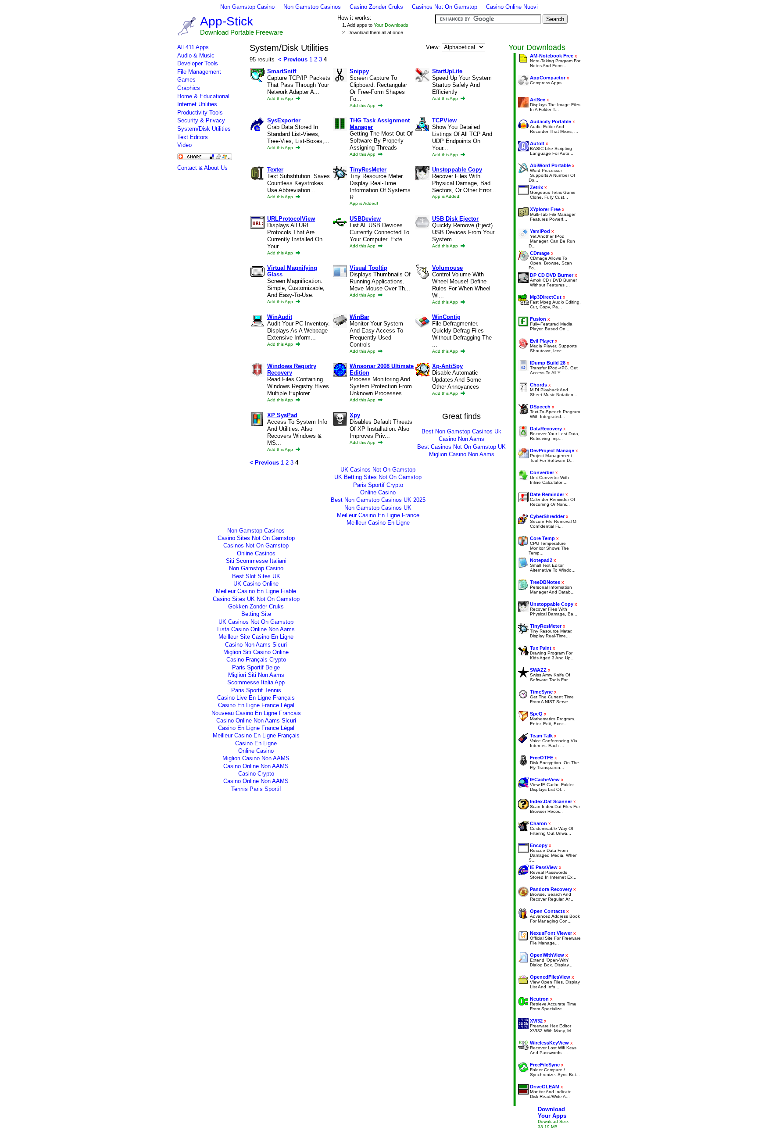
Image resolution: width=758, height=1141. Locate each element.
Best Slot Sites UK (256, 576)
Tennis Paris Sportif (256, 789)
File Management (199, 71)
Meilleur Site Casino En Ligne (255, 636)
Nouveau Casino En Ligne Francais (256, 713)
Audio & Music (196, 55)
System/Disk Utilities (204, 128)
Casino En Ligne (256, 743)
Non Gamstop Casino (247, 7)
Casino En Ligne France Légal (256, 705)
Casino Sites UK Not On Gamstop (256, 599)
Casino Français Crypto (256, 659)
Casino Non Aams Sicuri (256, 644)
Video (184, 145)
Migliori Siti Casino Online (256, 652)
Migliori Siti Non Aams (256, 675)
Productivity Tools (200, 112)
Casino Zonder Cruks (376, 7)
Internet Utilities (197, 104)
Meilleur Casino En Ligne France (378, 515)
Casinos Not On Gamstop (444, 7)
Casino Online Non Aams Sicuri (256, 720)
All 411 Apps (193, 47)
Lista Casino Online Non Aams (256, 629)
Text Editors (192, 137)
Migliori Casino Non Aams (461, 454)
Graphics (188, 88)
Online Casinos (256, 553)
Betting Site (256, 614)
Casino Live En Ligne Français (256, 697)
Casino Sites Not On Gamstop (256, 538)
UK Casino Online (256, 583)
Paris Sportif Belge (256, 667)
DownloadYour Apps (552, 1112)
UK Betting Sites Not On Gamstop (378, 477)
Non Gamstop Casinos (312, 7)
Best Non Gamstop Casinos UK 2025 (378, 500)
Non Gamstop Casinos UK (377, 507)
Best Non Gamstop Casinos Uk (461, 431)
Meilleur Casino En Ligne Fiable (256, 591)
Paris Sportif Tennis (256, 690)
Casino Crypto (256, 773)
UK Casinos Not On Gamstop (377, 469)
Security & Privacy (201, 120)
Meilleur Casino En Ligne (378, 522)
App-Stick (226, 21)
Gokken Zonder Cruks (256, 606)
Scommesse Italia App (256, 682)
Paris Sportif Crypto (378, 485)
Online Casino (378, 492)
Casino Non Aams (461, 439)
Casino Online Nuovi (512, 7)
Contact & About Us (202, 168)
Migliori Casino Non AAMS (256, 758)
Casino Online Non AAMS (256, 766)
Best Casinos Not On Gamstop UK (461, 447)
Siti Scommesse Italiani (256, 561)
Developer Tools (197, 63)
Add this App (280, 98)
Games (186, 79)
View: (434, 47)
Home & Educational (203, 96)
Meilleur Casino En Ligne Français (256, 735)
